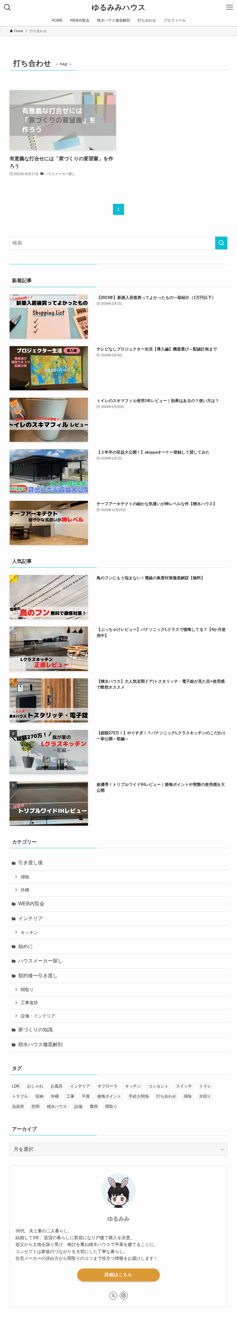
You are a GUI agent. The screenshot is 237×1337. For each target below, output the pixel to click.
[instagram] (124, 1296)
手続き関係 (139, 1096)
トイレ (205, 1086)
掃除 (25, 876)
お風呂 (57, 1086)
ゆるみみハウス (119, 7)
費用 (94, 1106)
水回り (205, 1096)
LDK (16, 1086)
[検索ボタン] (7, 7)
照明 (35, 1106)
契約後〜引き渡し (38, 975)
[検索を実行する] (221, 243)
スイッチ (184, 1086)
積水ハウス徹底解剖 (40, 1044)
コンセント (158, 1086)
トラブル (20, 1096)
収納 (39, 1096)
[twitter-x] (113, 1296)
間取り (27, 989)
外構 (25, 889)
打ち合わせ (166, 1096)
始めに (25, 946)
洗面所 (18, 1106)
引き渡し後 (30, 862)
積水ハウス (57, 1106)
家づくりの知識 (35, 1029)
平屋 (86, 1096)
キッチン (29, 932)
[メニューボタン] (229, 7)
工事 (70, 1096)
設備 (78, 1106)
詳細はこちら (118, 1274)
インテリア (30, 918)
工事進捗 (29, 1002)
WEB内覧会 (31, 903)
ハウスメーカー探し (40, 960)
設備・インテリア (38, 1015)
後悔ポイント (109, 1096)
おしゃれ (35, 1086)
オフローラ (108, 1086)
